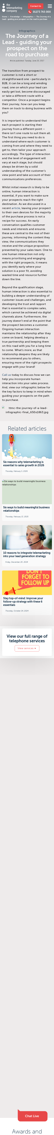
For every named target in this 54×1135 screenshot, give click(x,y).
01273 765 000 (42, 11)
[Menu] (50, 6)
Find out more (27, 454)
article (16, 208)
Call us (6, 374)
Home (4, 17)
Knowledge (15, 17)
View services (26, 648)
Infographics (28, 17)
